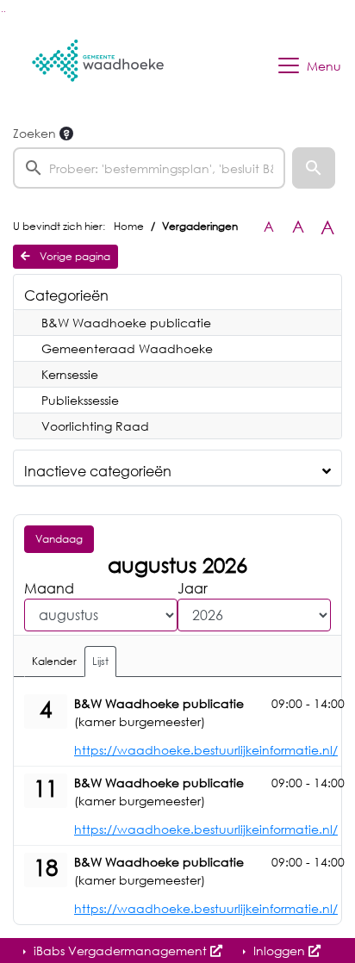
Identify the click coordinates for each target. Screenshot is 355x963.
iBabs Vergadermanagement (120, 950)
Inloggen (279, 950)
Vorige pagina (73, 256)
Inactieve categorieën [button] (97, 471)
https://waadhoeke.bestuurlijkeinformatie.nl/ (206, 749)
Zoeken (34, 133)
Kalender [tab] (54, 661)
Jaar (193, 588)
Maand (49, 588)
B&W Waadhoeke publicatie (126, 322)
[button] (313, 168)
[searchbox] (149, 168)
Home (129, 226)
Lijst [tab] (100, 661)
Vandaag (59, 538)
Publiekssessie (80, 400)
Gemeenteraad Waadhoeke (127, 348)
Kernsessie (69, 374)
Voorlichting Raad (95, 426)
